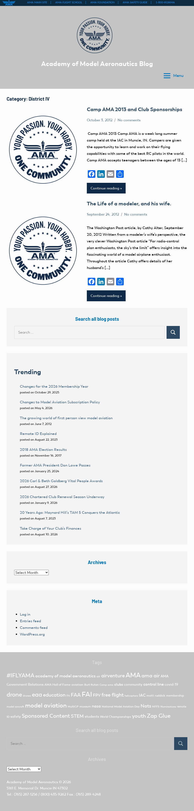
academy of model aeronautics (65, 676)
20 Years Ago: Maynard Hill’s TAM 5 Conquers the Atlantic (70, 512)
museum (85, 706)
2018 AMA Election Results (43, 449)
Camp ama (106, 684)
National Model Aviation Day (121, 706)
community (133, 684)
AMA (133, 675)
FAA (76, 695)
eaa (37, 694)
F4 (68, 695)
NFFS (155, 706)
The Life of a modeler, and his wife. (129, 203)
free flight (112, 695)
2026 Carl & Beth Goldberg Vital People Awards (61, 481)
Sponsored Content (46, 715)
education (54, 695)
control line (153, 684)
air (98, 676)
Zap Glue (159, 715)
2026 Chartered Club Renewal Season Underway (62, 497)
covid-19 (171, 684)
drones (27, 695)
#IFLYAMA (20, 675)
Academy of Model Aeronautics (32, 782)
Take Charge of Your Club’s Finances (50, 528)
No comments (129, 120)
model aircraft (15, 706)
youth (139, 716)
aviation (77, 684)
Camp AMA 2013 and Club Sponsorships (134, 109)
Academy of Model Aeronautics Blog (97, 64)
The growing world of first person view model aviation (66, 418)
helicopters (131, 695)
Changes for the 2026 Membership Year (54, 386)
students (92, 716)
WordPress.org (32, 634)
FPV (97, 695)
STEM (77, 716)
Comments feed (34, 627)
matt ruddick (155, 695)
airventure (113, 676)
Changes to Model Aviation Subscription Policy (60, 402)
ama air (150, 675)
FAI (87, 694)
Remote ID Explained (38, 433)
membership (175, 695)
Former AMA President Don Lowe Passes (55, 465)
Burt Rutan (91, 684)
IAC (142, 695)
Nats (146, 706)
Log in (25, 614)
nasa (96, 706)
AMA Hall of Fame (57, 684)
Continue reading (105, 188)
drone (14, 694)
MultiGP (73, 706)
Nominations (168, 706)
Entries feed (30, 621)
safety (15, 716)
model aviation (46, 705)
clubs (118, 684)
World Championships (115, 716)
